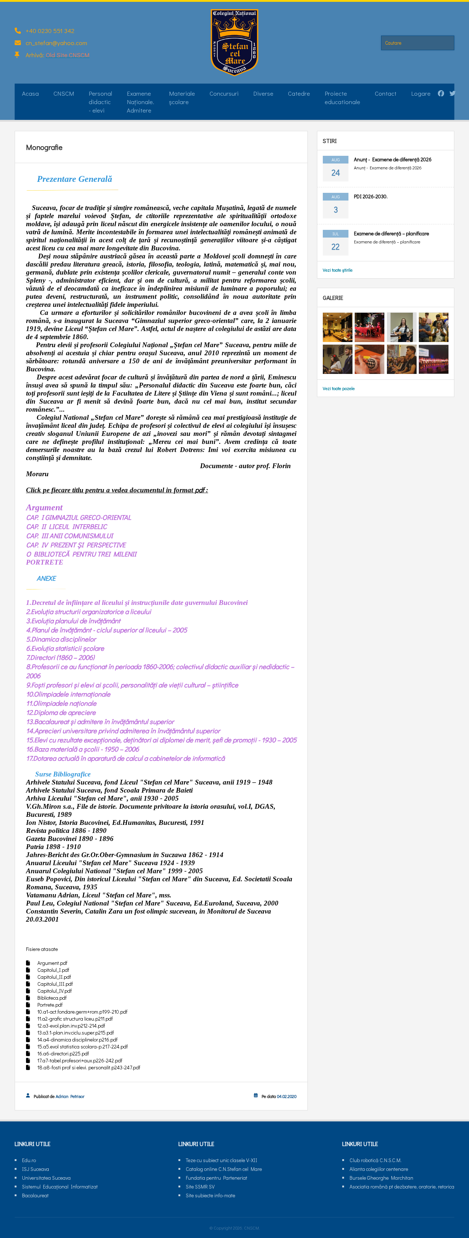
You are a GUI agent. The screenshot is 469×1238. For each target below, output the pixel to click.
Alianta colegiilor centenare (379, 1168)
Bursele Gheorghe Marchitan (381, 1177)
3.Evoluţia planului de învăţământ (73, 620)
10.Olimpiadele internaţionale (68, 693)
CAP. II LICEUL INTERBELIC (66, 526)
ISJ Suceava (35, 1168)
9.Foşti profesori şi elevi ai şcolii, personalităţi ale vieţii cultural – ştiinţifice (132, 684)
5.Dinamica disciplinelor (61, 638)
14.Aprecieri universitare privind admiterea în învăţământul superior (123, 730)
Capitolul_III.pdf (55, 983)
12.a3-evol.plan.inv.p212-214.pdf (71, 1025)
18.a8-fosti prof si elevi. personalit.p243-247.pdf (88, 1067)
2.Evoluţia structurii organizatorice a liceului (88, 611)
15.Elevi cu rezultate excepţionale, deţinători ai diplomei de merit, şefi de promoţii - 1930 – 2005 (161, 739)
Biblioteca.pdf (52, 997)
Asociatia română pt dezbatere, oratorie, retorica (402, 1186)
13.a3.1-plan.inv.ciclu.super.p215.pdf (75, 1032)
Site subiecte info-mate (210, 1195)
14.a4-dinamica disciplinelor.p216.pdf (77, 1039)
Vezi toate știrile (337, 270)
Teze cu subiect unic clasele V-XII (221, 1160)
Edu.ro (29, 1160)
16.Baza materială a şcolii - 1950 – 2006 (82, 748)
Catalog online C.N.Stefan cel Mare (224, 1168)
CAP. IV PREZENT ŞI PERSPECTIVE (75, 544)
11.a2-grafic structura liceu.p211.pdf (75, 1018)
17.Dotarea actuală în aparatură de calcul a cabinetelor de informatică (125, 758)
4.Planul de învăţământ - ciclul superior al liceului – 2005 (106, 629)
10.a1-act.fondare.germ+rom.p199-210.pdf (82, 1011)
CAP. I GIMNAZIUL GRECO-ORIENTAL (78, 517)
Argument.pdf (52, 962)
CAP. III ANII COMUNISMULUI (69, 535)
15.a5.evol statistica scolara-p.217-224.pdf (82, 1046)
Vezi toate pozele (339, 389)
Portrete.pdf (50, 1004)
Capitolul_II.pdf (54, 976)
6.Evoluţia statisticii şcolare (65, 648)
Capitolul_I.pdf (53, 969)
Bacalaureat (35, 1195)
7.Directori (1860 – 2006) (60, 657)
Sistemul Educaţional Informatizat (60, 1186)
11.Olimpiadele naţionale (61, 703)
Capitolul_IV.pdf (54, 990)
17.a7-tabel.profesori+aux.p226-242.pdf (79, 1060)
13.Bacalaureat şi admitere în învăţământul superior (100, 721)
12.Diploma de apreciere (61, 712)
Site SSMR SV (200, 1186)
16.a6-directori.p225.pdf (63, 1053)
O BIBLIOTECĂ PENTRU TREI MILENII (81, 553)
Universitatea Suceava (46, 1177)
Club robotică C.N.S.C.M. (376, 1160)
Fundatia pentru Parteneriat (216, 1177)
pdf (199, 489)
